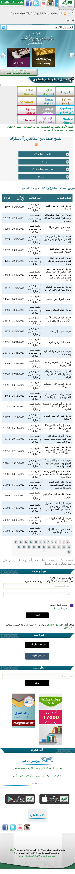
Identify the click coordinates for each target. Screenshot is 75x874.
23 (29, 547)
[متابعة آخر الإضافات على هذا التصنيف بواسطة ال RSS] (36, 145)
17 (59, 547)
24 (24, 547)
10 (36, 542)
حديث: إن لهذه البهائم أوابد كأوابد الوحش (57, 520)
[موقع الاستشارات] (27, 101)
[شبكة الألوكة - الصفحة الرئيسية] (57, 14)
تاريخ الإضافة (20, 198)
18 (54, 547)
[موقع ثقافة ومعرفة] (27, 91)
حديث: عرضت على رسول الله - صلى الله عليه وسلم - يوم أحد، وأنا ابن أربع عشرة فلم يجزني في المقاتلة (58, 274)
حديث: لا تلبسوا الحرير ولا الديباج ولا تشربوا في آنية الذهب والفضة (58, 463)
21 (39, 547)
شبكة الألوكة (67, 126)
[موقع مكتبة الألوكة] (27, 110)
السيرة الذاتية (44, 154)
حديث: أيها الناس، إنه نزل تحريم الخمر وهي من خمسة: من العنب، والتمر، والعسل (58, 508)
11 (31, 542)
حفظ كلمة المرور (58, 604)
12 (26, 542)
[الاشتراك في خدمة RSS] (65, 14)
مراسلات (44, 161)
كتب (45, 176)
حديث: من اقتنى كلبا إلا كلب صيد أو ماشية (60, 530)
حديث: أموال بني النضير (59, 299)
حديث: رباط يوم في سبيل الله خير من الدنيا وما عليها (58, 396)
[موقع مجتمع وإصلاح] (65, 101)
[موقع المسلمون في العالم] (65, 110)
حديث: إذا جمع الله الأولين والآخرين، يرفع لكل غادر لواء (58, 320)
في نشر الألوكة (38, 655)
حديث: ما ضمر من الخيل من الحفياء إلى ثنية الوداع (58, 288)
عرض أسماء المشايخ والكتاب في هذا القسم (48, 188)
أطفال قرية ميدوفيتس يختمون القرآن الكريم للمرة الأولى (37, 776)
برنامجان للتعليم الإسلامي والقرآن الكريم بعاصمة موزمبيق (37, 768)
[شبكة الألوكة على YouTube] (43, 3)
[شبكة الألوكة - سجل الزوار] (45, 14)
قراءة (7, 197)
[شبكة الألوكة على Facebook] (29, 3)
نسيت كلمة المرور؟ (64, 608)
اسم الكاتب (35, 197)
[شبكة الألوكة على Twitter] (36, 3)
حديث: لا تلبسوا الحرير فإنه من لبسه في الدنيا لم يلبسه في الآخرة (57, 474)
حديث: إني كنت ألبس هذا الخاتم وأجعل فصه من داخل (58, 428)
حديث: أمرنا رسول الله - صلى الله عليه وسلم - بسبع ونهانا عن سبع (58, 439)
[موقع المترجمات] (27, 120)
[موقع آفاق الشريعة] (46, 91)
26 (69, 552)
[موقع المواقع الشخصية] (46, 110)
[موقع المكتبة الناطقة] (65, 120)
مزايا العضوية (51, 624)
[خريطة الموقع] (69, 14)
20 (44, 547)
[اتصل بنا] (69, 21)
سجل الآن (69, 627)
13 (21, 542)
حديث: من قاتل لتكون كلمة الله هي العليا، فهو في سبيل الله (57, 239)
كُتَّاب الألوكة (37, 750)
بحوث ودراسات (45, 169)
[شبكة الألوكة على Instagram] (51, 3)
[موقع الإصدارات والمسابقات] (46, 120)
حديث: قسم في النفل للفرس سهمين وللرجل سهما (60, 261)
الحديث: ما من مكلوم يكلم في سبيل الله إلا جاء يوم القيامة (58, 374)
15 (69, 547)
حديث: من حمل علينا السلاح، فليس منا (61, 250)
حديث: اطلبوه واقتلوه (60, 342)
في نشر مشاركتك (38, 644)
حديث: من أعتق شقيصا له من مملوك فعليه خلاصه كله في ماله (58, 218)
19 (49, 547)
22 (34, 547)
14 (16, 542)
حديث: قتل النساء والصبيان (57, 309)
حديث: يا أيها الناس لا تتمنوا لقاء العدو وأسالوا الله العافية (57, 406)
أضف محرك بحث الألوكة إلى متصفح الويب (37, 856)
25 (19, 547)
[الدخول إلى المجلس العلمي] (50, 80)
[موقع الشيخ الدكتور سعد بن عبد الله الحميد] (37, 40)
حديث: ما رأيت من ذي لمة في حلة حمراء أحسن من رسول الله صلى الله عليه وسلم (58, 451)
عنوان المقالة (64, 197)
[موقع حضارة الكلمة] (46, 101)
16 (64, 547)
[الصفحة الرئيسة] (73, 14)
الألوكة (13, 849)
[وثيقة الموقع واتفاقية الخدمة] (24, 14)
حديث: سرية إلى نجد (61, 331)
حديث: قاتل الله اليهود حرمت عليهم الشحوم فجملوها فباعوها (60, 484)
